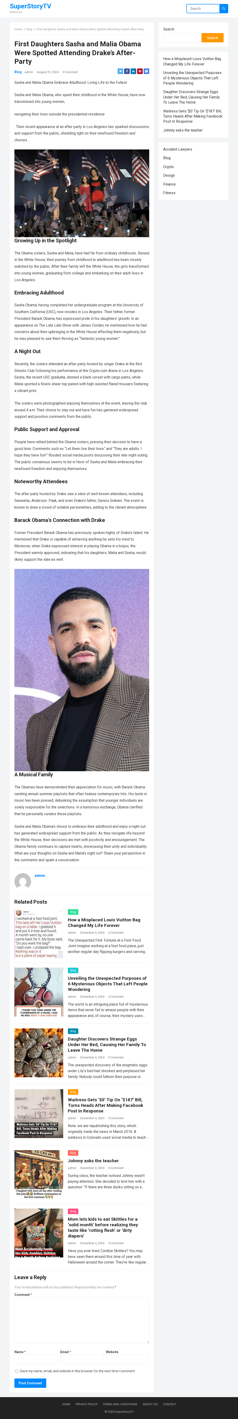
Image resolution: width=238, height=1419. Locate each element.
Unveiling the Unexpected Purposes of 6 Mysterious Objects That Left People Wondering (108, 984)
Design (169, 175)
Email (65, 1352)
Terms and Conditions (120, 1404)
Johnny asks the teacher (93, 1160)
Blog (29, 29)
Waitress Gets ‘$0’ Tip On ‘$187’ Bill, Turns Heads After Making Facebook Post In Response (105, 1105)
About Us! (150, 1404)
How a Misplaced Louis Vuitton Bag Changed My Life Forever (104, 922)
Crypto (168, 167)
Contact (169, 1404)
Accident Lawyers (177, 149)
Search (168, 29)
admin (29, 72)
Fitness (169, 193)
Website (112, 1352)
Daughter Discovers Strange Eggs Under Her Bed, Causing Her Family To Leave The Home (107, 1044)
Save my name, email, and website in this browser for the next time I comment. (78, 1371)
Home (18, 29)
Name (20, 1352)
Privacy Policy (87, 1404)
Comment (23, 1295)
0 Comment (70, 72)
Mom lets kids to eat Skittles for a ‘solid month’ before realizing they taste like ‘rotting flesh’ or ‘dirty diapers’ (103, 1227)
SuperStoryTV (30, 6)
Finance (169, 184)
